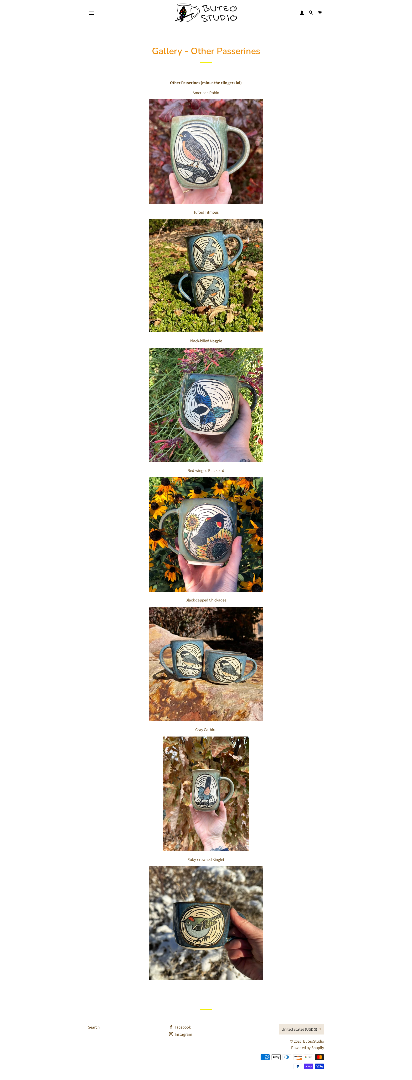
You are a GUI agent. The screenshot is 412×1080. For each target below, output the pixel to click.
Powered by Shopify (307, 1047)
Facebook (182, 1027)
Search (94, 1027)
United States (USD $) (299, 1029)
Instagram (183, 1034)
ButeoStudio (313, 1041)
